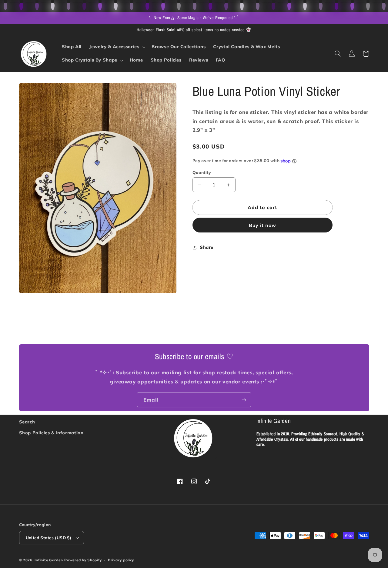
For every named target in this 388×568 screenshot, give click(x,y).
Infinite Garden (49, 560)
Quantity (201, 172)
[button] (116, 47)
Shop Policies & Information (51, 433)
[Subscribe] (244, 399)
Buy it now (262, 225)
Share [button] (206, 247)
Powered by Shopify (83, 560)
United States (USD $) (49, 537)
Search (27, 422)
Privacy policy (121, 560)
